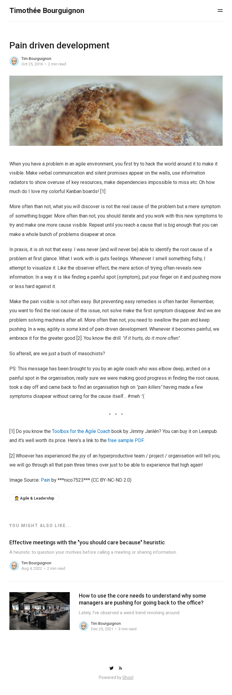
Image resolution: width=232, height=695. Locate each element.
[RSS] (120, 668)
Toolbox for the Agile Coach (81, 431)
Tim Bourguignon (36, 58)
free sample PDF (125, 440)
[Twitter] (112, 668)
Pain (45, 480)
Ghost (128, 677)
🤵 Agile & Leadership (34, 498)
